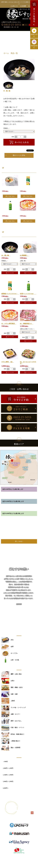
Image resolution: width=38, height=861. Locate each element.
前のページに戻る (19, 155)
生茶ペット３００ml (28, 293)
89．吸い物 (5, 255)
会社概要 (23, 6)
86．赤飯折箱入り (26, 323)
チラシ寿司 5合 (7, 362)
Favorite (32, 78)
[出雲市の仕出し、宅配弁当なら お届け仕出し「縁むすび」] (19, 14)
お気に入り (15, 6)
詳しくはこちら (10, 196)
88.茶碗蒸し (24, 255)
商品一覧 (14, 53)
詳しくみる (18, 541)
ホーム (6, 53)
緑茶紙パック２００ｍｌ (10, 293)
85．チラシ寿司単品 (8, 323)
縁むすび (16, 858)
